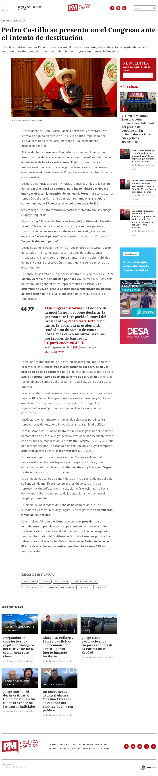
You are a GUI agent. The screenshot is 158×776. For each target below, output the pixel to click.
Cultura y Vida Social (59, 748)
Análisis (76, 748)
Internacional (89, 748)
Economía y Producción (95, 744)
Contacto (104, 748)
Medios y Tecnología (70, 744)
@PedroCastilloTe (79, 321)
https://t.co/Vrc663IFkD (64, 342)
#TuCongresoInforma (63, 308)
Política (54, 744)
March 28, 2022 (54, 352)
